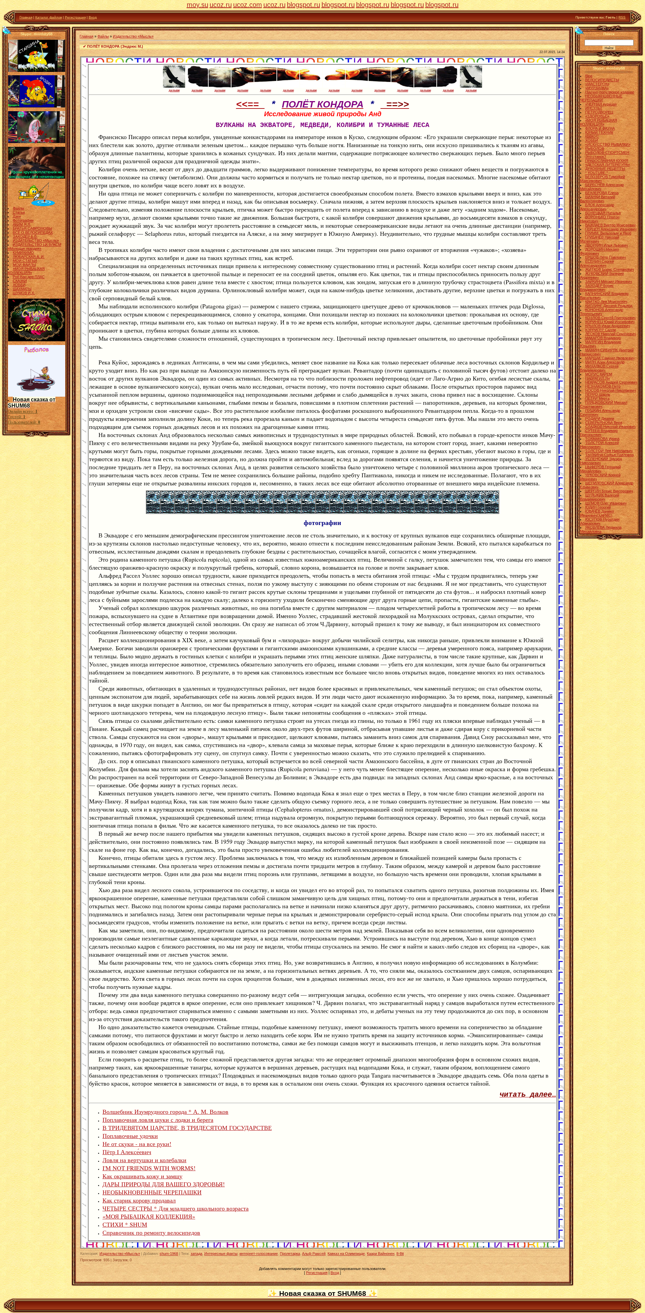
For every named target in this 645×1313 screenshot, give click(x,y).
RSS (622, 17)
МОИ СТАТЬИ (25, 261)
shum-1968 (169, 1254)
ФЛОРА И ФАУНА (600, 128)
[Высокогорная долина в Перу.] (407, 512)
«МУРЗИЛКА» (597, 88)
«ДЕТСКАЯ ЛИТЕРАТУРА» (607, 165)
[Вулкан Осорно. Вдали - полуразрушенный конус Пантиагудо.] (280, 512)
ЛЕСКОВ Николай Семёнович (610, 334)
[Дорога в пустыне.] (477, 512)
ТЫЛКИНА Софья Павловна (609, 455)
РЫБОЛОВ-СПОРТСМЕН (607, 152)
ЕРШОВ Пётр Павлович (605, 257)
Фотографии (23, 220)
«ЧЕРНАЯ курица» (601, 104)
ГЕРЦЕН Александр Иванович (611, 229)
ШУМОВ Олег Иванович (606, 503)
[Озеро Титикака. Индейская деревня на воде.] (195, 512)
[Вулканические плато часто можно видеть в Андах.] (421, 512)
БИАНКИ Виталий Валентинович (597, 199)
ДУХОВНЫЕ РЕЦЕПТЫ (605, 169)
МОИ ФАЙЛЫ (24, 265)
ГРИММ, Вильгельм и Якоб (608, 233)
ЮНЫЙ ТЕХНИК (599, 132)
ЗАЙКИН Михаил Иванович (608, 281)
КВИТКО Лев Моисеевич (606, 302)
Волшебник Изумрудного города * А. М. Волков (165, 1111)
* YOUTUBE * (596, 173)
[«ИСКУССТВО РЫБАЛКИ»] (36, 205)
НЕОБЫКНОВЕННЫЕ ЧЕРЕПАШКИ (152, 1192)
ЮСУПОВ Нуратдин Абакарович (599, 521)
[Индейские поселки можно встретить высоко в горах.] (435, 512)
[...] (492, 512)
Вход (93, 17)
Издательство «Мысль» (133, 36)
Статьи (19, 212)
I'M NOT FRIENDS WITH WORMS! (149, 1168)
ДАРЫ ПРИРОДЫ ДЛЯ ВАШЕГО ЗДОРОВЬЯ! (163, 1184)
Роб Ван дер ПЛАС (29, 277)
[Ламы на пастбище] (153, 512)
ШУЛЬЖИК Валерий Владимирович (599, 497)
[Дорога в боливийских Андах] (167, 512)
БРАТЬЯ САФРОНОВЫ (32, 228)
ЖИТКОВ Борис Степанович (609, 269)
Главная (25, 17)
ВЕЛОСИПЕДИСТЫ (602, 80)
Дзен (17, 216)
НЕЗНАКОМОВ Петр (602, 386)
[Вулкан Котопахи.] (449, 512)
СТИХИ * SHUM (124, 1224)
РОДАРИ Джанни (599, 419)
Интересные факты (221, 1254)
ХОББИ (19, 285)
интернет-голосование (259, 1254)
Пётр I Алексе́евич (126, 1152)
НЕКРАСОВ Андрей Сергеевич (611, 382)
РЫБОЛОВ (594, 148)
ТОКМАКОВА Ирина (602, 439)
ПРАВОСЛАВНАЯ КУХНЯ (606, 161)
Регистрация (75, 17)
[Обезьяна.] (379, 512)
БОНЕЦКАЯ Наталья (603, 213)
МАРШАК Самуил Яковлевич (610, 358)
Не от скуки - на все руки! (136, 1144)
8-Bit (400, 1254)
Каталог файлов (48, 17)
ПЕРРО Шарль (597, 394)
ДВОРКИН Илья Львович (606, 245)
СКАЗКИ (20, 281)
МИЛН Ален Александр (605, 362)
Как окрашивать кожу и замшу (142, 1176)
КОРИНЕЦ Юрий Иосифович (610, 322)
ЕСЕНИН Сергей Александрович (597, 263)
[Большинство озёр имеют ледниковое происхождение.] (308, 512)
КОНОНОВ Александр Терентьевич (601, 312)
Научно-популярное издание (609, 92)
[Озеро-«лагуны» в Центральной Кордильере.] (322, 512)
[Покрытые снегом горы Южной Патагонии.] (238, 512)
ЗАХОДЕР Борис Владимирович (597, 287)
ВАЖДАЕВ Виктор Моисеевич (610, 225)
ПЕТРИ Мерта (597, 398)
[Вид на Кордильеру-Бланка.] (209, 512)
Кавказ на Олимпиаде (346, 1254)
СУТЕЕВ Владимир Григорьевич (599, 433)
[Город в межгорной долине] (181, 512)
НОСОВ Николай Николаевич (610, 390)
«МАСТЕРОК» (597, 84)
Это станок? (595, 157)
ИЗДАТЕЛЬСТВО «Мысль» (36, 240)
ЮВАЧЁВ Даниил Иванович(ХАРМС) (597, 513)
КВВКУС (592, 136)
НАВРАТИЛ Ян (597, 378)
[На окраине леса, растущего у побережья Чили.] (252, 512)
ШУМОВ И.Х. (24, 293)
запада (196, 1254)
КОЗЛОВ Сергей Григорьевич (610, 318)
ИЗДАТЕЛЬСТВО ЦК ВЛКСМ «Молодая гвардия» (34, 247)
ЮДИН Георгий (598, 507)
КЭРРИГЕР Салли (600, 330)
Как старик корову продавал (139, 1200)
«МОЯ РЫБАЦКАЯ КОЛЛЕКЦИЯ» (26, 271)
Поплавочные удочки (130, 1136)
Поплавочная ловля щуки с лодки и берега (157, 1119)
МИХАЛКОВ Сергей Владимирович (599, 368)
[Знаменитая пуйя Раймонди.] (294, 512)
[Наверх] (7, 30)
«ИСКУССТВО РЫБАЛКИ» (608, 144)
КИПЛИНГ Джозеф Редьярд (608, 306)
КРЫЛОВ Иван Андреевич (607, 326)
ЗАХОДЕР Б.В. (25, 236)
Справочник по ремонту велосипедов (151, 1232)
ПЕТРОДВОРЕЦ (599, 112)
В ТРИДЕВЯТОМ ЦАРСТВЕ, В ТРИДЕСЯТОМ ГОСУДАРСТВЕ (187, 1128)
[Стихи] (36, 340)
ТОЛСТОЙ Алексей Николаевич (599, 445)
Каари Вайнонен (380, 1254)
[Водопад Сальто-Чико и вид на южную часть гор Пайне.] (266, 512)
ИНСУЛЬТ (593, 108)
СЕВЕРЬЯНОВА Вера (603, 423)
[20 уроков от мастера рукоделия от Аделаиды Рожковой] (36, 177)
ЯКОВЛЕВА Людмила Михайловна (600, 529)
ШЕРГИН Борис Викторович (609, 491)
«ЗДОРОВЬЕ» (597, 116)
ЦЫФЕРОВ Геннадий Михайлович (600, 469)
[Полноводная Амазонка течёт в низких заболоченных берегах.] (350, 512)
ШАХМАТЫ (22, 289)
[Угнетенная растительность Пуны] (223, 512)
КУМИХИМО (23, 253)
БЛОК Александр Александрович (597, 207)
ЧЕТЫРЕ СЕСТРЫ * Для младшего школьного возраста (175, 1208)
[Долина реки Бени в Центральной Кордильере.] (393, 512)
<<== (250, 105)
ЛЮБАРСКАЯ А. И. (29, 257)
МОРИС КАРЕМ (598, 374)
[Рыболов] (36, 395)
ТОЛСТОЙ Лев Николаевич (609, 451)
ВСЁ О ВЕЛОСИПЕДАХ (33, 232)
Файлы (18, 208)
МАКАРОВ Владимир (603, 338)
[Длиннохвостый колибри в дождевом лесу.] (336, 512)
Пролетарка (290, 1254)
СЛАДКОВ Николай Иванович (610, 427)
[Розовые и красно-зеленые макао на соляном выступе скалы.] (463, 512)
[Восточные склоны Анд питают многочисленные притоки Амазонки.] (365, 512)
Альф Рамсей (314, 1254)
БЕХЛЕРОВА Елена (601, 193)
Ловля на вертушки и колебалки (144, 1160)
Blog (588, 76)
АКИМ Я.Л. (22, 224)
